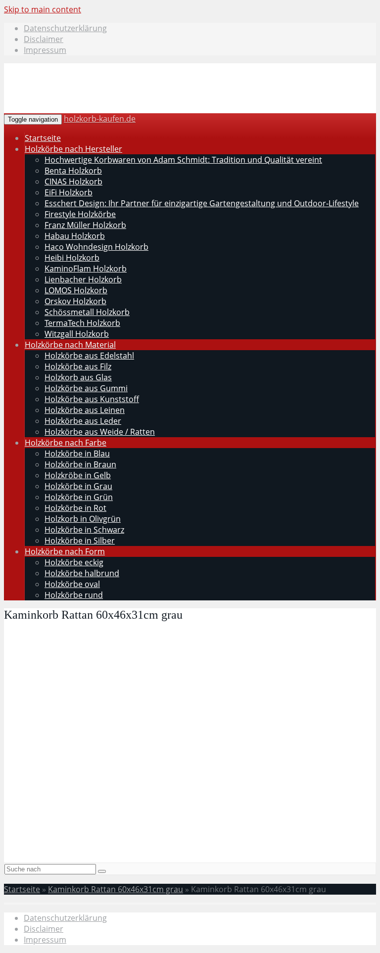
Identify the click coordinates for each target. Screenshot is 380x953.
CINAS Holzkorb (73, 181)
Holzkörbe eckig (74, 562)
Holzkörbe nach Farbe (65, 442)
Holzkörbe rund (74, 595)
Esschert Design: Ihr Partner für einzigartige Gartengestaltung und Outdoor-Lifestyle (202, 203)
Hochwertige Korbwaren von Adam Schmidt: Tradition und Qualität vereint (183, 159)
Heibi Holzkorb (72, 257)
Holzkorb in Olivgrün (83, 518)
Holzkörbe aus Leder (83, 420)
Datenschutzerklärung (65, 28)
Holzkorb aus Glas (78, 377)
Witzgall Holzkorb (77, 333)
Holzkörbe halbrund (82, 573)
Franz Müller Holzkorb (85, 225)
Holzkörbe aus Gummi (86, 388)
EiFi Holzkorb (69, 192)
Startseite (43, 138)
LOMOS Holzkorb (76, 290)
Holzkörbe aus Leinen (85, 410)
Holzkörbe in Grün (79, 497)
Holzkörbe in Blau (77, 453)
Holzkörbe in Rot (75, 507)
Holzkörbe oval (72, 584)
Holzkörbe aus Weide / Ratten (100, 431)
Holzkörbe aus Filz (78, 366)
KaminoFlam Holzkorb (86, 268)
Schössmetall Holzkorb (87, 312)
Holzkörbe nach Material (70, 344)
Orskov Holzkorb (75, 301)
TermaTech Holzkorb (82, 323)
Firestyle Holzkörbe (80, 214)
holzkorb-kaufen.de (100, 118)
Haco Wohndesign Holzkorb (96, 246)
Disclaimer (43, 39)
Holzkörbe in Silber (80, 540)
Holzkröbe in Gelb (78, 475)
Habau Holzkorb (75, 235)
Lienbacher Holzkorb (83, 279)
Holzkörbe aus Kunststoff (92, 399)
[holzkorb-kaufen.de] (80, 100)
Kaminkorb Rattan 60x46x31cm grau (115, 889)
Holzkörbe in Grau (78, 486)
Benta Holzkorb (73, 170)
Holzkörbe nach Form (65, 551)
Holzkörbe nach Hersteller (73, 148)
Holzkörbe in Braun (80, 464)
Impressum (45, 50)
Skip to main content (42, 9)
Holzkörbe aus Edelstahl (89, 355)
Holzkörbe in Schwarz (84, 529)
